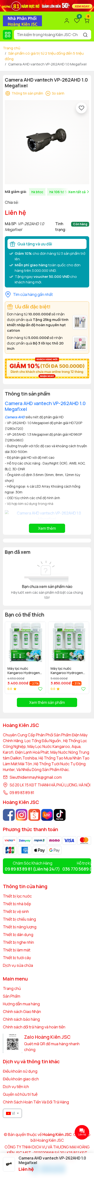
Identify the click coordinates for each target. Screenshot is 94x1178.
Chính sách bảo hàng (21, 1019)
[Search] (85, 34)
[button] (82, 657)
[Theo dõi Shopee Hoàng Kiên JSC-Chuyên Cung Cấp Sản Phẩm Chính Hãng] (34, 815)
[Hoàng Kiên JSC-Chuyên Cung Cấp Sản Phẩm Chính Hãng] (22, 20)
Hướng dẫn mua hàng (21, 1003)
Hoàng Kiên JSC (50, 1140)
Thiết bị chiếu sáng (19, 919)
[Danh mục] (7, 34)
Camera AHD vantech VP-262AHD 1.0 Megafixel (45, 406)
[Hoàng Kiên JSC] (47, 5)
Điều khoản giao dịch (21, 1079)
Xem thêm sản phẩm (47, 702)
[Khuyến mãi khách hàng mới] (47, 367)
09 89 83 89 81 (22, 792)
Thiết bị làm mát (16, 950)
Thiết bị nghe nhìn (18, 942)
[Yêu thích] (81, 107)
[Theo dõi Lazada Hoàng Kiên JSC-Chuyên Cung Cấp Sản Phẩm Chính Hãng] (47, 815)
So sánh (58, 93)
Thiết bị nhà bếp (17, 903)
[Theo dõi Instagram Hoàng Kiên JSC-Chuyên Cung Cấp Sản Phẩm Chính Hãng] (21, 815)
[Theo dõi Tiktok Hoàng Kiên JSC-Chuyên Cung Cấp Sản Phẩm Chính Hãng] (60, 815)
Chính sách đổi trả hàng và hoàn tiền (34, 1027)
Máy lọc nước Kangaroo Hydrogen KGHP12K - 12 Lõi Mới (67, 671)
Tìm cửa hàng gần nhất (33, 294)
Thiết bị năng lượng (19, 927)
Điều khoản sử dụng (20, 1071)
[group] (47, 142)
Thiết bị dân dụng (18, 934)
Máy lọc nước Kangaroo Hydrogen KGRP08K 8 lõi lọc (23, 671)
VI (13, 1113)
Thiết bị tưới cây (17, 957)
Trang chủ (11, 48)
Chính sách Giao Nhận (22, 1011)
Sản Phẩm (11, 996)
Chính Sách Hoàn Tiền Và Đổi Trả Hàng (36, 1102)
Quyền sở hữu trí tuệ (20, 1094)
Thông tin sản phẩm (27, 93)
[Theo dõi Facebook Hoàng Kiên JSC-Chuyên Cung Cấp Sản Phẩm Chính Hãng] (9, 815)
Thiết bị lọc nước (17, 896)
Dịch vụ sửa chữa (18, 965)
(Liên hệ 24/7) (32, 869)
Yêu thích (39, 689)
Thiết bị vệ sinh (16, 911)
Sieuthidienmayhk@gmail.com (36, 777)
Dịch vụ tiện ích (16, 1086)
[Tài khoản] (67, 20)
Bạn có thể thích (24, 614)
